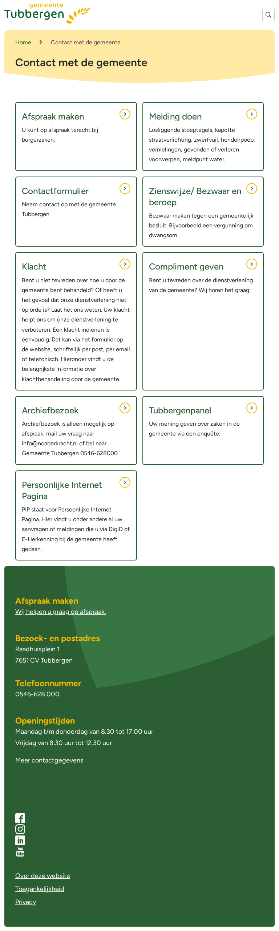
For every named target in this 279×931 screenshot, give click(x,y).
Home (23, 42)
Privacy (25, 902)
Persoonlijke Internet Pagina (62, 490)
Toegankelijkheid (39, 889)
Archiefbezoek (50, 410)
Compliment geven (186, 266)
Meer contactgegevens (49, 760)
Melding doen (175, 116)
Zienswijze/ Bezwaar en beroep (195, 196)
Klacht (34, 266)
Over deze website (42, 876)
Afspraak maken (53, 116)
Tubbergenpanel (180, 410)
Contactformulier (55, 191)
